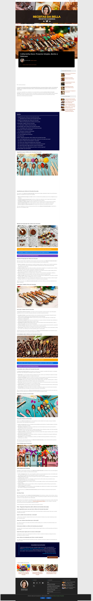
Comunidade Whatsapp (52, 557)
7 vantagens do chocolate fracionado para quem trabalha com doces (36, 252)
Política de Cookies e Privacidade (58, 595)
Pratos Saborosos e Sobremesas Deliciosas (30, 548)
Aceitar (43, 597)
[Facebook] (34, 583)
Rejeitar (48, 597)
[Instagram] (37, 583)
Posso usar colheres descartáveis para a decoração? (29, 142)
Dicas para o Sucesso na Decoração (25, 129)
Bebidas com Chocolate (51, 584)
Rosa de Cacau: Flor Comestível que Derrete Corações (34, 359)
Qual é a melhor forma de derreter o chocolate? (28, 140)
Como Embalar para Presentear (24, 132)
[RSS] (34, 586)
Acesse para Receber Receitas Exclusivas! (30, 255)
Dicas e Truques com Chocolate (52, 587)
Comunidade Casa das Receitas (24, 148)
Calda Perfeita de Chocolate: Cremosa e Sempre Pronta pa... (69, 87)
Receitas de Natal (23, 549)
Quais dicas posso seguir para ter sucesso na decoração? (30, 145)
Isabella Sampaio (34, 60)
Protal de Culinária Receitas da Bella (39, 501)
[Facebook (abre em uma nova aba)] (69, 0)
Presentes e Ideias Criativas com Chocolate (29, 64)
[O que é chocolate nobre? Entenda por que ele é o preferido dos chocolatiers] (63, 84)
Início (48, 582)
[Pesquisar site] (75, 24)
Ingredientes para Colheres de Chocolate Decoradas (28, 117)
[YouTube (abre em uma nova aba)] (74, 0)
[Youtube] (42, 583)
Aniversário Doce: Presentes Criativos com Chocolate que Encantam (23, 573)
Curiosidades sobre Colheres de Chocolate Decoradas (28, 126)
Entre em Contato (50, 591)
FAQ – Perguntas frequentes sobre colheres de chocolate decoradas (31, 137)
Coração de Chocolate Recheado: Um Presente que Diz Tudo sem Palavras (37, 249)
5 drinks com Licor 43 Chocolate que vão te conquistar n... (70, 74)
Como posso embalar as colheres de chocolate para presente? (31, 143)
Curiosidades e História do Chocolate (53, 586)
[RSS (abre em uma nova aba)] (75, 0)
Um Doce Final (20, 136)
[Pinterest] (40, 583)
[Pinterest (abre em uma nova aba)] (72, 0)
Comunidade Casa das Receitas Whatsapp (49, 553)
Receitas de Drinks (41, 548)
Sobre (48, 593)
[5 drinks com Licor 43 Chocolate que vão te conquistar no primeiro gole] (63, 75)
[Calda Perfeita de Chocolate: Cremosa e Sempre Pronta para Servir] (63, 88)
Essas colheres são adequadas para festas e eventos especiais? (31, 147)
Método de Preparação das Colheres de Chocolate (27, 120)
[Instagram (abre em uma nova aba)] (73, 0)
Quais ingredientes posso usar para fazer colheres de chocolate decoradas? (34, 139)
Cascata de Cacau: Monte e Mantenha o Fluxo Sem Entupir (69, 78)
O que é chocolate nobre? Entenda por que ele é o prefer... (70, 83)
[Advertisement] (37, 77)
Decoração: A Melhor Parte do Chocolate (26, 123)
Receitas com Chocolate (51, 589)
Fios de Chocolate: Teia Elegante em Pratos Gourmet (70, 91)
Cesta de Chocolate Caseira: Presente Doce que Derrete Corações (37, 573)
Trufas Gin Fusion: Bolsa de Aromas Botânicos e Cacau (51, 573)
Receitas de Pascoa (29, 549)
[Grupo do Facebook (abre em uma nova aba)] (71, 0)
